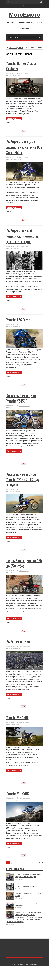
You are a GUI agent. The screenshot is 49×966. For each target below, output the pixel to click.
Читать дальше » (14, 119)
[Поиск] (41, 2)
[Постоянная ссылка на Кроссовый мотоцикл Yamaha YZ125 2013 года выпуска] (24, 513)
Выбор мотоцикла (18, 641)
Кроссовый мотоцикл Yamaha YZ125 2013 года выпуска (22, 479)
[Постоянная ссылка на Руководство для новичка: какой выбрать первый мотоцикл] (10, 880)
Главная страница (16, 48)
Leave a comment (24, 73)
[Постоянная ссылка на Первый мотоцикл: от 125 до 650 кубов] (24, 594)
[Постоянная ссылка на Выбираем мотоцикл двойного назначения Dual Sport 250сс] (24, 180)
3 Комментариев (24, 246)
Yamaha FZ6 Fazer (18, 319)
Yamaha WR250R (17, 793)
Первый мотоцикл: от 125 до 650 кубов (24, 563)
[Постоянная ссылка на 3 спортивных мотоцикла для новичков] (10, 909)
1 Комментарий (24, 571)
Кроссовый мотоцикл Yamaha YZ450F (21, 398)
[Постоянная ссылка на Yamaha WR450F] (24, 745)
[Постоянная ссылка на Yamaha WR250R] (24, 821)
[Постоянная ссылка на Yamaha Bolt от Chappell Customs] (24, 97)
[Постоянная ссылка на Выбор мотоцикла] (24, 670)
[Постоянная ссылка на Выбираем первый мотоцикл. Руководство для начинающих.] (24, 269)
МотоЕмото (24, 15)
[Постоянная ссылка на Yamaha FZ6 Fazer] (24, 348)
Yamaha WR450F (17, 717)
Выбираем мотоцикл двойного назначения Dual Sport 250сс (24, 147)
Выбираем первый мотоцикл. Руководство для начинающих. (22, 236)
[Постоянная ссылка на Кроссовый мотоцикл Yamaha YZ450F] (24, 429)
